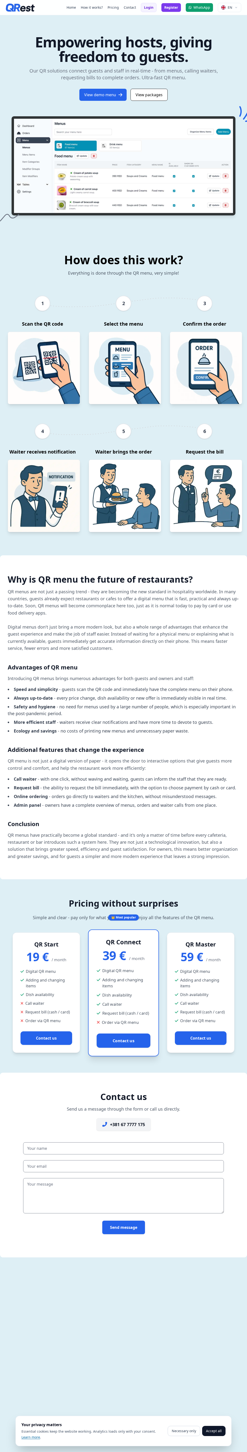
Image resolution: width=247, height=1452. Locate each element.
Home (71, 7)
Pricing (113, 7)
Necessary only (184, 1431)
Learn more (30, 1437)
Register (171, 7)
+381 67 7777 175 (127, 1124)
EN (230, 7)
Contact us (46, 1038)
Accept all (214, 1431)
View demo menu (100, 94)
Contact (130, 7)
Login (148, 7)
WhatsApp (201, 7)
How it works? (92, 7)
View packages (149, 94)
